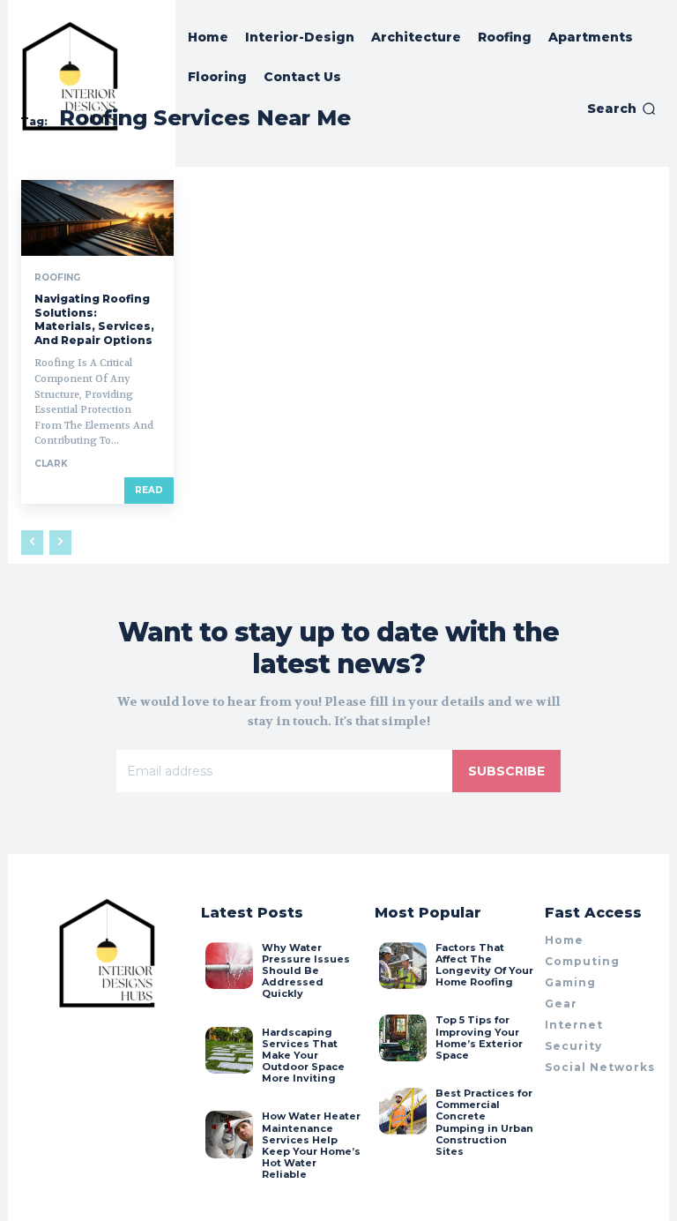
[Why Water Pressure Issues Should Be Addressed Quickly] (228, 965)
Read (149, 490)
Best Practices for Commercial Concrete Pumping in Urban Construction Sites (484, 1122)
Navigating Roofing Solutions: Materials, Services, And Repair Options (94, 319)
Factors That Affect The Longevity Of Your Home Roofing (484, 965)
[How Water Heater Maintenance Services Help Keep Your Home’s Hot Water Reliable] (228, 1134)
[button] (621, 108)
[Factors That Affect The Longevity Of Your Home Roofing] (402, 965)
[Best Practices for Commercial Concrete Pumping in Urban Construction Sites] (402, 1111)
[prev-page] (32, 542)
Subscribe (506, 771)
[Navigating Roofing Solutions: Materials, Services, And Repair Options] (97, 218)
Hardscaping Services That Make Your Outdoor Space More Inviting (303, 1055)
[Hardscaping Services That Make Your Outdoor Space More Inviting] (228, 1050)
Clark (51, 463)
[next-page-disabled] (60, 542)
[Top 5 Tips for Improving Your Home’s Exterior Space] (402, 1038)
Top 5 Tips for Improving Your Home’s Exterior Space (479, 1037)
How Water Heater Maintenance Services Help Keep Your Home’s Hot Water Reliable (311, 1145)
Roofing (57, 277)
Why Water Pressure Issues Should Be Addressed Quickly (306, 970)
